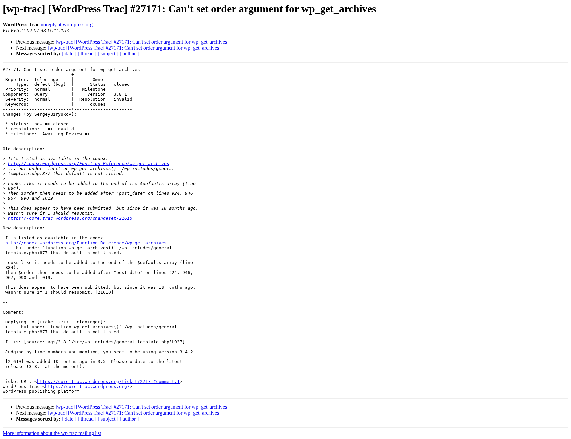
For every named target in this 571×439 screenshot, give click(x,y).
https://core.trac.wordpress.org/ (87, 386)
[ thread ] (87, 53)
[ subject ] (108, 53)
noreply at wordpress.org (67, 24)
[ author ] (129, 53)
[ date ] (69, 53)
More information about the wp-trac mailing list (52, 433)
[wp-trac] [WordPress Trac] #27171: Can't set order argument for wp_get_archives (141, 42)
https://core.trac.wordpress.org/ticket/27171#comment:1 (108, 381)
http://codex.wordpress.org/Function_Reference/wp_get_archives (88, 163)
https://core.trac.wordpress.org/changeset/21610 (70, 218)
